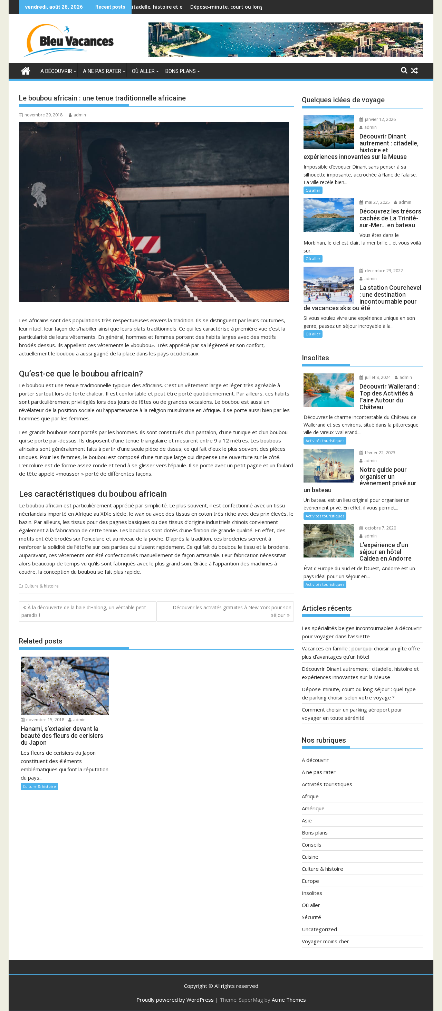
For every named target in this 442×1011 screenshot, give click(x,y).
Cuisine (310, 856)
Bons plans (180, 71)
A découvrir (56, 71)
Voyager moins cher (325, 941)
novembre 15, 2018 (44, 720)
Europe (310, 880)
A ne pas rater (102, 71)
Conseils (311, 844)
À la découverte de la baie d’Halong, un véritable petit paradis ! (83, 611)
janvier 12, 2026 (380, 119)
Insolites (312, 892)
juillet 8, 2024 (377, 377)
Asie (307, 820)
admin (80, 115)
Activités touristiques (325, 440)
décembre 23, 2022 (383, 271)
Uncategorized (319, 929)
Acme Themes (289, 999)
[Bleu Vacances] (26, 70)
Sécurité (311, 917)
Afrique (310, 796)
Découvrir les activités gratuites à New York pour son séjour (232, 611)
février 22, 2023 (379, 453)
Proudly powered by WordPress (175, 999)
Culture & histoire (42, 586)
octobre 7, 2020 (380, 528)
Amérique (313, 808)
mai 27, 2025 (377, 202)
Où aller (143, 71)
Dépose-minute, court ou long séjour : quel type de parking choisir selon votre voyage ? (256, 6)
